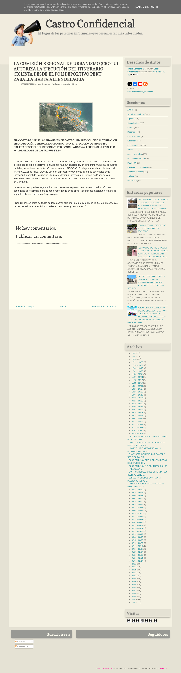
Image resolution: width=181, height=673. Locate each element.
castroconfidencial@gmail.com (140, 92)
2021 (134, 570)
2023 (134, 564)
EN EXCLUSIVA (133, 136)
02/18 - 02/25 (137, 543)
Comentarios (22, 646)
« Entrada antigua (25, 307)
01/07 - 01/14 (137, 561)
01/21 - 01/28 (137, 555)
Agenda (130, 119)
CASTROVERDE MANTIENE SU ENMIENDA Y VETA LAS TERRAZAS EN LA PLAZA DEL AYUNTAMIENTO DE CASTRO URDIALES (146, 282)
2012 (134, 596)
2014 (134, 591)
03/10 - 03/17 (137, 534)
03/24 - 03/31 (137, 528)
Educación (131, 141)
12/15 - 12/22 (137, 365)
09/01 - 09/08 (137, 410)
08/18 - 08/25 (137, 416)
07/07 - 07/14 (137, 430)
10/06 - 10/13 (137, 395)
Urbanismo (46, 84)
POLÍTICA (131, 163)
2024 (134, 359)
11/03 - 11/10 (137, 383)
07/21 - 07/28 (137, 424)
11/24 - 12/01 (137, 374)
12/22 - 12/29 (137, 362)
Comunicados (133, 123)
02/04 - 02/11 (137, 549)
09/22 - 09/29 (137, 401)
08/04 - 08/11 (137, 418)
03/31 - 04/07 (137, 525)
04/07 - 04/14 (137, 522)
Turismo (130, 176)
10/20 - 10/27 (137, 389)
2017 (134, 582)
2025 (134, 356)
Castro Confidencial (90, 23)
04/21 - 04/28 (137, 516)
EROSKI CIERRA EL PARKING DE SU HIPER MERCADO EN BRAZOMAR (152, 228)
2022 (134, 567)
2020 (134, 573)
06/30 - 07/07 (137, 433)
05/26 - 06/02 (137, 502)
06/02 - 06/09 (137, 499)
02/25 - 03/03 (137, 540)
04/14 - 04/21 (137, 519)
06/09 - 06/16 (137, 496)
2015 (134, 587)
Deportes (131, 132)
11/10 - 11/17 (137, 380)
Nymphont (163, 668)
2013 (134, 593)
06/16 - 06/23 (137, 493)
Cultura (130, 128)
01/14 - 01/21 (137, 558)
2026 (134, 353)
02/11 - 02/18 (137, 546)
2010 (134, 602)
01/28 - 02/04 (137, 552)
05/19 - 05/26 (137, 504)
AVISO (130, 110)
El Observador (36, 84)
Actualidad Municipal (136, 114)
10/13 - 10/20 (137, 392)
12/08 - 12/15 (137, 368)
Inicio (63, 307)
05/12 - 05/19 (137, 507)
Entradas (21, 641)
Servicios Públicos (135, 172)
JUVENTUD (132, 150)
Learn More (142, 7)
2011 (134, 599)
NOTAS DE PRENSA (136, 158)
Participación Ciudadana (137, 167)
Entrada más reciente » (104, 307)
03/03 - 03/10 (137, 537)
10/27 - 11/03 (137, 386)
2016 (134, 585)
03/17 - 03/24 (137, 531)
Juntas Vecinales (134, 154)
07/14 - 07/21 (137, 427)
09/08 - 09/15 (137, 407)
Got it (154, 7)
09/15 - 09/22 (137, 404)
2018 (134, 579)
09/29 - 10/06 (137, 398)
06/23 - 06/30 (137, 490)
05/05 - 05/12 (137, 510)
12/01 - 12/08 (137, 371)
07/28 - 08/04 (137, 422)
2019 (134, 576)
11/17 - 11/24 (137, 377)
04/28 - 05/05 (137, 513)
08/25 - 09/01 (137, 413)
